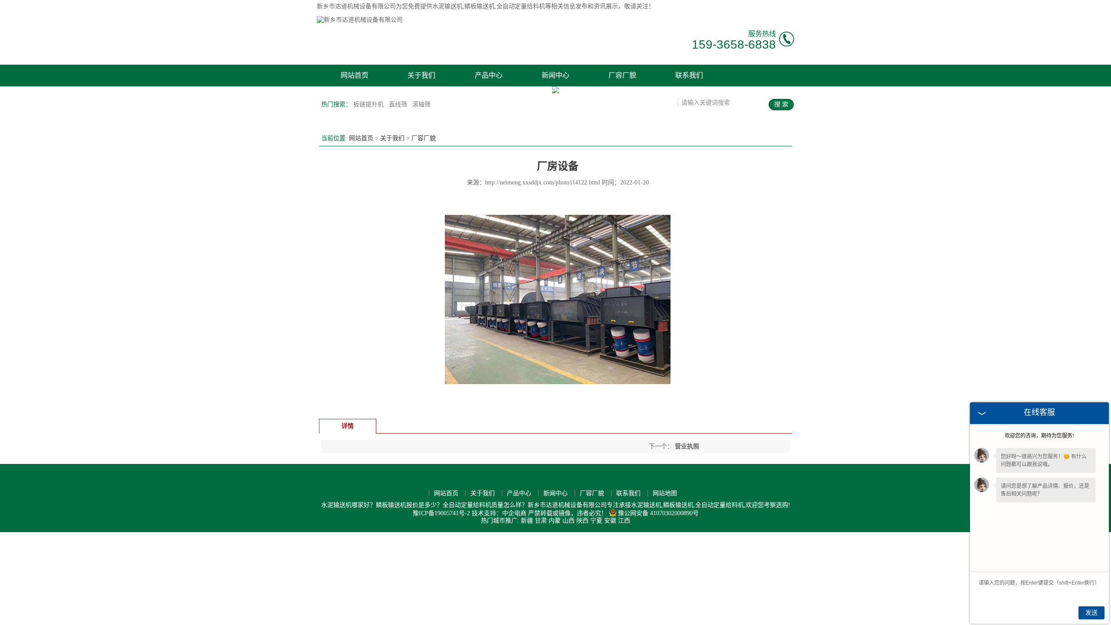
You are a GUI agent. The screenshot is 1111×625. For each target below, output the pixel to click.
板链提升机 (369, 104)
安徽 (610, 520)
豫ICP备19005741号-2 (441, 513)
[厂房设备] (558, 410)
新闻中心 (555, 75)
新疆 (527, 520)
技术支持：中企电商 (499, 513)
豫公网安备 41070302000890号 (658, 513)
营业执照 (686, 446)
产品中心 (489, 75)
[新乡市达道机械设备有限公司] (360, 19)
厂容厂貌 (622, 75)
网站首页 (354, 75)
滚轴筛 (421, 104)
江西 (624, 520)
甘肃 (541, 520)
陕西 (582, 520)
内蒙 (555, 520)
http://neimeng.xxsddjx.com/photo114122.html (542, 182)
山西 (568, 520)
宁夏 (596, 520)
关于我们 (421, 75)
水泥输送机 (447, 6)
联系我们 (689, 75)
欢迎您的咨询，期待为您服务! (1039, 436)
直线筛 (399, 104)
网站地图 (665, 493)
